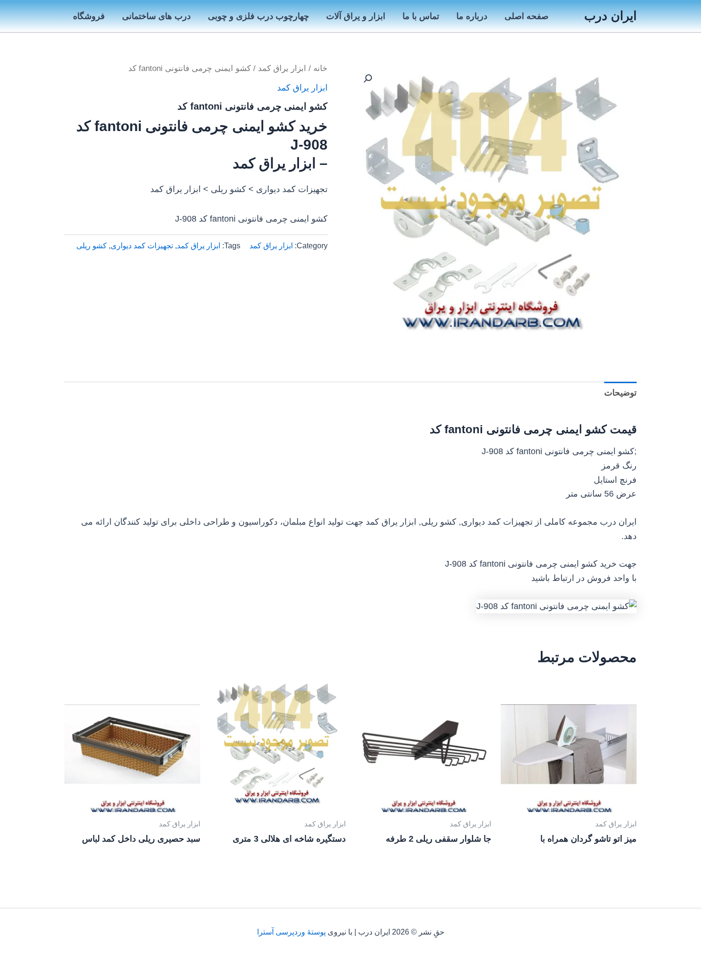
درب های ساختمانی (156, 16)
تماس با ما (420, 16)
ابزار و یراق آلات (355, 16)
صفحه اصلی (526, 16)
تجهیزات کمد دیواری (142, 245)
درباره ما (471, 16)
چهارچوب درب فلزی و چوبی (258, 16)
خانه (320, 68)
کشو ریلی (91, 245)
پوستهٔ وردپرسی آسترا (291, 932)
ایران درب (610, 16)
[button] (367, 78)
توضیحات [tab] (620, 392)
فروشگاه (89, 16)
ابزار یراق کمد (282, 68)
